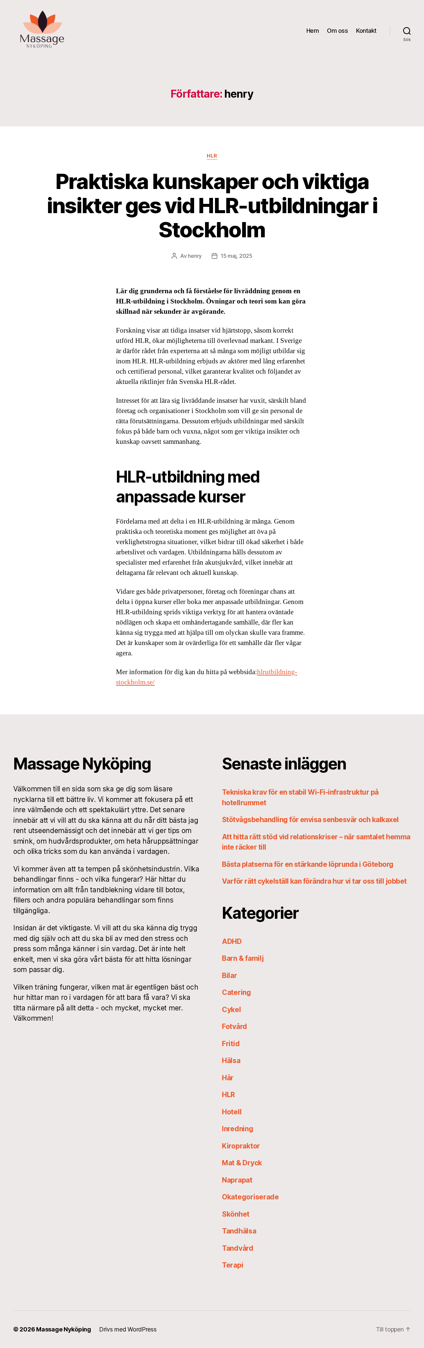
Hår (228, 1078)
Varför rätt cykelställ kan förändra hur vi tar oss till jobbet (314, 881)
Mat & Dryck (242, 1163)
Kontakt (366, 30)
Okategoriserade (250, 1197)
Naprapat (237, 1180)
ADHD (232, 941)
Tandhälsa (239, 1231)
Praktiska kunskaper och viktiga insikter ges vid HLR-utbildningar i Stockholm (212, 205)
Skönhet (235, 1214)
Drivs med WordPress (128, 1329)
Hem (312, 30)
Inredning (237, 1129)
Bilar (229, 975)
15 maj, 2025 (236, 256)
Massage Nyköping (63, 1329)
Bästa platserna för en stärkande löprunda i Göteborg (308, 864)
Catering (236, 992)
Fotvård (234, 1026)
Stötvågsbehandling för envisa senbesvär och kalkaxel (310, 819)
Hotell (231, 1112)
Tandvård (237, 1248)
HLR (212, 156)
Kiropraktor (241, 1146)
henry (195, 256)
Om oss (337, 30)
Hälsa (231, 1060)
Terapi (232, 1265)
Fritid (230, 1044)
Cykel (231, 1009)
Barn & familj (243, 958)
